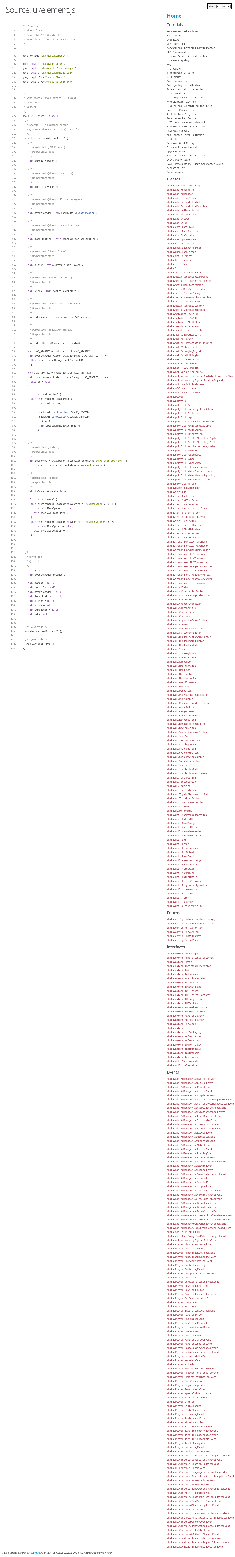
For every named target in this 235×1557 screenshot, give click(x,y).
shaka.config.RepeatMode (183, 940)
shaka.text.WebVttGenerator (185, 537)
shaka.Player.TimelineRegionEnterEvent (192, 1434)
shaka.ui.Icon (176, 649)
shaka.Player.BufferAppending (186, 1265)
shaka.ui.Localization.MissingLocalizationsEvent (199, 1542)
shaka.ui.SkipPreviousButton (185, 757)
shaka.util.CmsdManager (182, 823)
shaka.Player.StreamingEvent (185, 1414)
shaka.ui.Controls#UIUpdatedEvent (189, 1530)
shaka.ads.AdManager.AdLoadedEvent (189, 1132)
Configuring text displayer (185, 85)
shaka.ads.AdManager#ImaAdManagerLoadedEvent (196, 1223)
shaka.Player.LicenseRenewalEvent (189, 1327)
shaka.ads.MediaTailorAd (183, 210)
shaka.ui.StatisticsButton (184, 769)
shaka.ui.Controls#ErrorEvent (186, 1509)
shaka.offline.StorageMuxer (185, 392)
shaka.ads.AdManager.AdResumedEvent (190, 1165)
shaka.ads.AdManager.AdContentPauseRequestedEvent (200, 1099)
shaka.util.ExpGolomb (180, 852)
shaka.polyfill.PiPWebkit (183, 450)
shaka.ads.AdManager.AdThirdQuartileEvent (194, 1190)
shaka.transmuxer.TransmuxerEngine (189, 570)
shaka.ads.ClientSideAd (182, 198)
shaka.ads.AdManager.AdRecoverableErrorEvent (196, 1161)
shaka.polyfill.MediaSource (185, 429)
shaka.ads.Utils (177, 222)
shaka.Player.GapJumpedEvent (185, 1319)
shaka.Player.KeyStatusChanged (187, 1323)
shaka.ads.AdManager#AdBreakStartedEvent (194, 1211)
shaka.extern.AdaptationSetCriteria (190, 957)
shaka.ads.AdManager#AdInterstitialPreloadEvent (198, 1219)
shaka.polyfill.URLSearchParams (187, 467)
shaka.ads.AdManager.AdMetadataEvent (191, 1136)
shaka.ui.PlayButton (180, 699)
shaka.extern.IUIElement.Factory (188, 995)
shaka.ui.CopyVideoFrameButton (187, 620)
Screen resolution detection (185, 89)
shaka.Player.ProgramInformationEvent (191, 1377)
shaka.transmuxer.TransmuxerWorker (189, 579)
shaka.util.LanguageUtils (183, 864)
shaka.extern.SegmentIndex (184, 1044)
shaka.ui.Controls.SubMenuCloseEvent (191, 1480)
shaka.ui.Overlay (178, 686)
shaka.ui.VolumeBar (179, 806)
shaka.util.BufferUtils (182, 819)
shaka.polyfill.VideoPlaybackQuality (191, 475)
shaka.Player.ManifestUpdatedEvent (189, 1343)
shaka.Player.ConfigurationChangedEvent (193, 1281)
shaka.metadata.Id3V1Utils (184, 318)
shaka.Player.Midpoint (181, 1364)
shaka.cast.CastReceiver (183, 231)
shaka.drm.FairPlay (179, 256)
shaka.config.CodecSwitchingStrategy (191, 919)
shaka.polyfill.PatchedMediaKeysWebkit (192, 446)
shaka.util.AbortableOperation (187, 815)
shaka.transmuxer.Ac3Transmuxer (187, 545)
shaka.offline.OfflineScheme (185, 384)
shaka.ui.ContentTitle (181, 608)
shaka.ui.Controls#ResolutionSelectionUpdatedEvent (200, 1517)
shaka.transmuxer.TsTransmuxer (187, 583)
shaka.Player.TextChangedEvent (187, 1418)
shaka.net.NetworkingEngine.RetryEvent (192, 1240)
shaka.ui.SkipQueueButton (183, 761)
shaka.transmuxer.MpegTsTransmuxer (189, 566)
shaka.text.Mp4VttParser (183, 504)
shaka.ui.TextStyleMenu (182, 790)
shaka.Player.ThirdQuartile (185, 1422)
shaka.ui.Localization (181, 657)
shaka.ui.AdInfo (177, 587)
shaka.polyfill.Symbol (181, 458)
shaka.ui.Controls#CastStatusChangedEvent (194, 1501)
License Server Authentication (187, 56)
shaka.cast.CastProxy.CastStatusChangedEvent (196, 1236)
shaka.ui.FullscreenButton (184, 632)
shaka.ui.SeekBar (178, 736)
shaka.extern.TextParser (183, 1053)
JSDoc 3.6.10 (37, 1552)
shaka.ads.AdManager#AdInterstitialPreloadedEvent (200, 1215)
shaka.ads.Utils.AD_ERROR (183, 1232)
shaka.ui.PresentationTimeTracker (189, 703)
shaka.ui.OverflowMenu (181, 682)
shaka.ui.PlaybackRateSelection (187, 694)
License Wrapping (178, 60)
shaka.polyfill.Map (179, 417)
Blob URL (172, 139)
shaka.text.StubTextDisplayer (186, 516)
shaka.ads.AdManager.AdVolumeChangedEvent (194, 1194)
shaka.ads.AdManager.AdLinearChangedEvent (194, 1128)
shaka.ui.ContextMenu (180, 612)
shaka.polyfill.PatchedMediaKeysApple (191, 438)
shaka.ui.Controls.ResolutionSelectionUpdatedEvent (200, 1476)
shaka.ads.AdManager (180, 194)
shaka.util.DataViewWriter (184, 835)
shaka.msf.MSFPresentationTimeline (189, 343)
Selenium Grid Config (180, 143)
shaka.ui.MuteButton (180, 674)
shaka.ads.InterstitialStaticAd (187, 206)
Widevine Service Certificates (187, 126)
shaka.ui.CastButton (180, 599)
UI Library (174, 77)
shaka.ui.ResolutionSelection (186, 723)
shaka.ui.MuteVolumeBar (182, 678)
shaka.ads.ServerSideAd (182, 214)
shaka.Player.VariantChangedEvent (189, 1451)
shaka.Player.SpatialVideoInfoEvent (190, 1393)
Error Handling (176, 93)
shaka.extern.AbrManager (183, 953)
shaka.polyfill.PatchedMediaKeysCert (191, 442)
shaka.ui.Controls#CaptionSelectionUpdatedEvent (198, 1497)
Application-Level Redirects (185, 135)
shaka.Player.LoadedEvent (183, 1331)
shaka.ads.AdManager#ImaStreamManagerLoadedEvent (199, 1227)
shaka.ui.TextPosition (181, 777)
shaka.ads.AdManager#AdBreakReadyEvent (192, 1207)
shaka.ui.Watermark (179, 810)
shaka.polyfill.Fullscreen (184, 413)
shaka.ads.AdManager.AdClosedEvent (189, 1091)
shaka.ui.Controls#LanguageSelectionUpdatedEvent (199, 1513)
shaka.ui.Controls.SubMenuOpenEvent (190, 1484)
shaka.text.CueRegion (180, 496)
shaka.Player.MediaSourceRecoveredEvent (193, 1352)
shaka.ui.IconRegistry (181, 653)
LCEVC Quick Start (178, 159)
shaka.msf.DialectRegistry (184, 334)
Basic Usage (174, 35)
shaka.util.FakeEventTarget (185, 860)
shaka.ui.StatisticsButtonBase (187, 773)
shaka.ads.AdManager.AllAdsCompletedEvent (194, 1199)
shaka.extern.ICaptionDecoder (186, 978)
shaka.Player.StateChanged (184, 1406)
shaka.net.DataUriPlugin (183, 355)
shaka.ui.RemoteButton (181, 719)
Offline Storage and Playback (186, 122)
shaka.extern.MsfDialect (183, 1028)
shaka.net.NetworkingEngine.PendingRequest (195, 380)
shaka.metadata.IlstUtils (183, 322)
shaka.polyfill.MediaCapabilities (189, 425)
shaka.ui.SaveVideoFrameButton (187, 732)
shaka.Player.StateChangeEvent (187, 1410)
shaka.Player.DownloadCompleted (187, 1285)
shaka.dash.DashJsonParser (184, 247)
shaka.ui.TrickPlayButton (183, 798)
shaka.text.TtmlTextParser (184, 525)
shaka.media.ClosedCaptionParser (188, 276)
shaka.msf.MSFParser (180, 338)
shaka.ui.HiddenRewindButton (185, 641)
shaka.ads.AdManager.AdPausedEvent (189, 1149)
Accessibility (176, 168)
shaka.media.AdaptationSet (184, 272)
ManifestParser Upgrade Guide (186, 155)
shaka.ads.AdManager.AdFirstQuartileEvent (194, 1116)
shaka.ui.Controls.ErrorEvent (186, 1468)
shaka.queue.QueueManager (183, 487)
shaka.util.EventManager (183, 848)
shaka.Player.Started (180, 1401)
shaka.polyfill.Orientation (185, 434)
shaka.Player (175, 396)
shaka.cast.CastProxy (180, 227)
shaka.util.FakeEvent (180, 856)
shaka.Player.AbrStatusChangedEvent (190, 1244)
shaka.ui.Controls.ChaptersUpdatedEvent (193, 1463)
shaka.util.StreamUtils (182, 889)
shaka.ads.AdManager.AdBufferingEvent (191, 1078)
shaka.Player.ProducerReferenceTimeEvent (194, 1372)
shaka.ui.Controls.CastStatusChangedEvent (194, 1459)
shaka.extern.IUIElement (183, 990)
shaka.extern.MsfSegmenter (184, 1036)
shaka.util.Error (178, 843)
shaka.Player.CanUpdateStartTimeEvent (191, 1273)
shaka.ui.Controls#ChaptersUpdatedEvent (193, 1505)
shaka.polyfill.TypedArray (184, 463)
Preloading (174, 68)
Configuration (176, 43)
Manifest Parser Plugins (183, 110)
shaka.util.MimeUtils (180, 868)
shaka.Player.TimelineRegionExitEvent (191, 1439)
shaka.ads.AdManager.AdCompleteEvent (191, 1095)
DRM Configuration (178, 52)
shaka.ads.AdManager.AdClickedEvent (190, 1083)
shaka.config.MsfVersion (183, 931)
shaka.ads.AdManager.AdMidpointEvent (191, 1141)
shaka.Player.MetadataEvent (185, 1360)
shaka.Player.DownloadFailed (185, 1290)
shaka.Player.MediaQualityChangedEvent (192, 1348)
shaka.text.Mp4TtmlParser (183, 500)
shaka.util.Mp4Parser (180, 872)
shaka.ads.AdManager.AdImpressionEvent (192, 1120)
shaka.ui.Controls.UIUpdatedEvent (189, 1492)
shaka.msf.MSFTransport (182, 347)
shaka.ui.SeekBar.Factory (183, 740)
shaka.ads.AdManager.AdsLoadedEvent (190, 1178)
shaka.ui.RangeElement (181, 711)
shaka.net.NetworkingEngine (185, 372)
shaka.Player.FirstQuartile (185, 1314)
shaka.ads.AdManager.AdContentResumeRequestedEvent (200, 1103)
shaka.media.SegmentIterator (185, 305)
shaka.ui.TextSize (178, 786)
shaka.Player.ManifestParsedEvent (189, 1339)
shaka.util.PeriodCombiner (184, 881)
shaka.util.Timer (178, 897)
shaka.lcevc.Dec (177, 264)
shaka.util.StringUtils (182, 893)
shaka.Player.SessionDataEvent (187, 1389)
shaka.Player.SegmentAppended (186, 1385)
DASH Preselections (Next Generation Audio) (196, 163)
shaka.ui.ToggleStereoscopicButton (189, 794)
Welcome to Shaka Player (183, 31)
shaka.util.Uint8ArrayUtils (185, 906)
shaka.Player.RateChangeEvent (186, 1381)
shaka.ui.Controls (178, 616)
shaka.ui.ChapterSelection (184, 603)
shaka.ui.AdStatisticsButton (185, 591)
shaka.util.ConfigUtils (182, 827)
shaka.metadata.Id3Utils (183, 314)
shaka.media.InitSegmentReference (189, 280)
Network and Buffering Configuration (191, 48)
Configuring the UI (179, 81)
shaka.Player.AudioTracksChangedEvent (191, 1256)
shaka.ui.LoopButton (180, 661)
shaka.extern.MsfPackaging (184, 1032)
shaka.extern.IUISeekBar (183, 1003)
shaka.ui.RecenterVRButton (184, 715)
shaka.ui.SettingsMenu (181, 744)
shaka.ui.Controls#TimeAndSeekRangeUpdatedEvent (198, 1526)
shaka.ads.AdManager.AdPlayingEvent (190, 1153)
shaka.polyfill (176, 401)
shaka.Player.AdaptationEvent (186, 1248)
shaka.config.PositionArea (184, 936)
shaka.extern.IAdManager (183, 974)
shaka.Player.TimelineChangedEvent (189, 1426)
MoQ (169, 64)
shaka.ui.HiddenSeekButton (184, 645)
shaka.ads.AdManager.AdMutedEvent (189, 1145)
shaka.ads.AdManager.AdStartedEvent (190, 1182)
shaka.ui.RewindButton (181, 728)
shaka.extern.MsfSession (183, 1040)
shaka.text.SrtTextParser (183, 512)
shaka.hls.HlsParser (180, 260)
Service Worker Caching (182, 118)
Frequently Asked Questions (185, 147)
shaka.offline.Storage (181, 388)
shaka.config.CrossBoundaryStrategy (190, 923)
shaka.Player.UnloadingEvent (185, 1447)
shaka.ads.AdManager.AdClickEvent (189, 1087)
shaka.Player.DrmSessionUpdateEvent (190, 1298)
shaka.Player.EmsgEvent (182, 1302)
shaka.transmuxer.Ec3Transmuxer (187, 554)
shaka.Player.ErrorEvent (183, 1306)
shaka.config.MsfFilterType (185, 927)
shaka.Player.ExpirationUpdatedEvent (191, 1310)
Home (174, 15)
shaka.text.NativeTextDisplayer (187, 508)
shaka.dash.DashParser (181, 251)
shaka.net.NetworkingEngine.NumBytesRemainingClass (200, 376)
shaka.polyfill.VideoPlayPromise (188, 479)
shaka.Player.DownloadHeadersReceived (191, 1294)
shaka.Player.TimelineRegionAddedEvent (192, 1430)
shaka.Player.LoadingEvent (184, 1335)
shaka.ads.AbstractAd (180, 189)
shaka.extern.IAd (178, 970)
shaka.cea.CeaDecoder (180, 235)
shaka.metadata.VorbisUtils (185, 330)
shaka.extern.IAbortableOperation (189, 966)
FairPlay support (178, 130)
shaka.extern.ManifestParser (185, 1015)
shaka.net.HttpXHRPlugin (183, 367)
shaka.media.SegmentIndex (183, 301)
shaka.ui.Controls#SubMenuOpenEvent (190, 1521)
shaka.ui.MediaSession (181, 665)
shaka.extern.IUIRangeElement (186, 999)
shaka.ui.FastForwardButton (185, 628)
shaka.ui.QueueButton (180, 707)
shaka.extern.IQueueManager (185, 986)
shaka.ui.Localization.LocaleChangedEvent (194, 1538)
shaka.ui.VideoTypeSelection (185, 802)
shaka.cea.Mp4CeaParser (182, 239)
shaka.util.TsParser (180, 901)
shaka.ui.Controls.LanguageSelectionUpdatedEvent (199, 1472)
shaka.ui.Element (178, 624)
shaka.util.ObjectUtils (182, 877)
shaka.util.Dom (176, 839)
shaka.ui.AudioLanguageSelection (188, 595)
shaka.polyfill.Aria (180, 405)
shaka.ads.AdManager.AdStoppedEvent (190, 1186)
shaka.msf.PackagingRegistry (185, 351)
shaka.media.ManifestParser (185, 285)
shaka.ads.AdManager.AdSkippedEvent (190, 1170)
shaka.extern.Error (179, 961)
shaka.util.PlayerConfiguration (187, 885)
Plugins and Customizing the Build (189, 106)
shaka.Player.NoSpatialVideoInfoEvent (191, 1368)
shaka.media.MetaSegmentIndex (186, 289)
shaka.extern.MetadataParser (185, 1019)
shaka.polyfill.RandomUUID (184, 454)
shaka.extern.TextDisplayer (185, 1048)
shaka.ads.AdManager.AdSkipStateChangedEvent (196, 1174)
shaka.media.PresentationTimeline (189, 297)
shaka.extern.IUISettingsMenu (186, 1011)
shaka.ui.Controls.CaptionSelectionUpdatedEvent (198, 1455)
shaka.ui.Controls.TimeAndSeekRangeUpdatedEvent (198, 1488)
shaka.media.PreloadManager (185, 293)
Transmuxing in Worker (181, 72)
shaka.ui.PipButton (179, 690)
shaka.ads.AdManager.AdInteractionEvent (193, 1124)
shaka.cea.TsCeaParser (181, 243)
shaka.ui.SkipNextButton (183, 752)
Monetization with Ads (181, 101)
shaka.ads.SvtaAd (178, 218)
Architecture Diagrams (181, 114)
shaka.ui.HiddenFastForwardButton (189, 636)
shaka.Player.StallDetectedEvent (188, 1397)
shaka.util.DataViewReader (184, 831)
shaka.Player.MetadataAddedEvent (188, 1356)
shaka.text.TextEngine (181, 521)
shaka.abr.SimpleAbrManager (185, 185)
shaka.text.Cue (176, 492)
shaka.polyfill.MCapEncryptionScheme (191, 421)
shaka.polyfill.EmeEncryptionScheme (190, 409)
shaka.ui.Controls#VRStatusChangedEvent (193, 1534)
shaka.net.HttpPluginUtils (184, 363)
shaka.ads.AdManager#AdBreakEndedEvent (192, 1203)
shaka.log (173, 268)
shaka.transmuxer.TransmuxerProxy (189, 574)
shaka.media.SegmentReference (186, 309)
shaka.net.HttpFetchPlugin (184, 359)
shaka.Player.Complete (181, 1277)
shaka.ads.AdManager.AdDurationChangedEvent (196, 1112)
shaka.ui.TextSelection (182, 781)
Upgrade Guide (176, 151)
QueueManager (175, 172)
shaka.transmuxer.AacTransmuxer (187, 541)
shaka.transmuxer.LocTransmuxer (187, 558)
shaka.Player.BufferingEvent (185, 1269)
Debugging (173, 39)
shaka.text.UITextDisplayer (185, 529)
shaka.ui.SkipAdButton (181, 748)
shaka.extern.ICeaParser (183, 982)
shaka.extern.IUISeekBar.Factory (188, 1007)
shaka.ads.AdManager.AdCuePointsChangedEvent (196, 1107)
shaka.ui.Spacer (177, 765)
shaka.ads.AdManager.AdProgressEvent (191, 1157)
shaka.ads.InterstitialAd (183, 202)
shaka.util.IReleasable (182, 1065)
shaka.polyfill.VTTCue (181, 483)
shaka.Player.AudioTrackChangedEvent (191, 1252)
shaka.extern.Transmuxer (183, 1057)
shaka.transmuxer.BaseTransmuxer (188, 550)
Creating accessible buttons (185, 97)
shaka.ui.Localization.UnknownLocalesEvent (195, 1546)
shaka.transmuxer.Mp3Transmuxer (187, 562)
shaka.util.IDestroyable (183, 1061)
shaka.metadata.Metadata (183, 326)
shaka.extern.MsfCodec (181, 1024)
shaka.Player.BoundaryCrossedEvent (189, 1261)
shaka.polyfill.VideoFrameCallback (189, 471)
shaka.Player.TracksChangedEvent (188, 1443)
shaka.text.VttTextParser (183, 533)
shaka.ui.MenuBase (178, 670)
